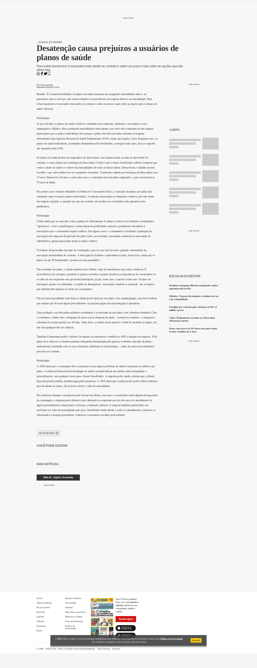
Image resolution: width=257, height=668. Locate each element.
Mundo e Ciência (73, 598)
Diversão (41, 612)
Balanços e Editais (73, 616)
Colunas (40, 621)
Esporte (40, 616)
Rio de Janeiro (43, 607)
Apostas (69, 607)
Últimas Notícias (44, 603)
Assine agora (126, 619)
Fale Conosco (103, 649)
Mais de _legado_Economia (58, 477)
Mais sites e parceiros (75, 612)
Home (39, 598)
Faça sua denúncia (74, 621)
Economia (41, 626)
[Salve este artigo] (49, 74)
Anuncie (116, 649)
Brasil (39, 630)
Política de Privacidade (70, 627)
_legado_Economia (49, 42)
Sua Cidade (70, 603)
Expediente (89, 649)
